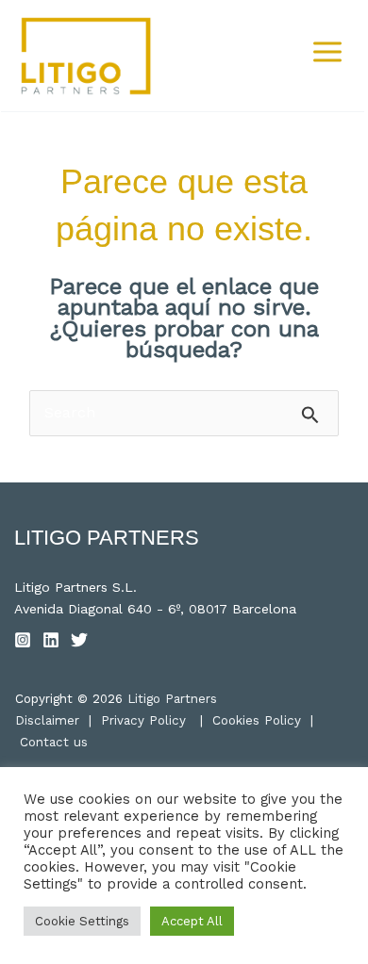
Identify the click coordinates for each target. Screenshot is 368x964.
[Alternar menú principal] (327, 52)
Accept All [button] (192, 921)
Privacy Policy (143, 720)
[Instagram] (22, 639)
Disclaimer (47, 720)
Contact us (54, 742)
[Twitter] (79, 639)
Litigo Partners (172, 699)
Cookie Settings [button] (82, 921)
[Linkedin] (50, 639)
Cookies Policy (256, 720)
